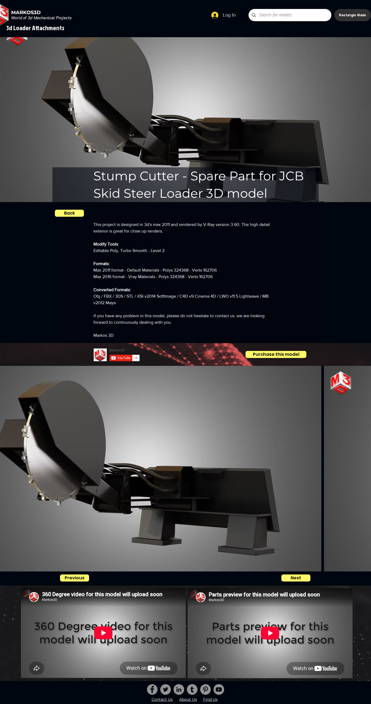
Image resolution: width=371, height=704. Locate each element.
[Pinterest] (205, 689)
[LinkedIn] (179, 689)
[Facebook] (152, 689)
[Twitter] (165, 689)
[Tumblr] (192, 689)
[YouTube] (218, 689)
